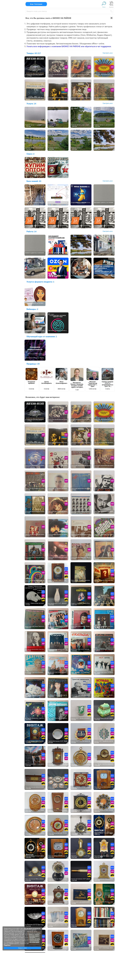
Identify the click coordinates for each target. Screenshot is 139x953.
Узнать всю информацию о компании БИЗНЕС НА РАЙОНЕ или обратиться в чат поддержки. (69, 46)
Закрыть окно (22, 948)
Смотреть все (108, 53)
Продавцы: (33, 364)
